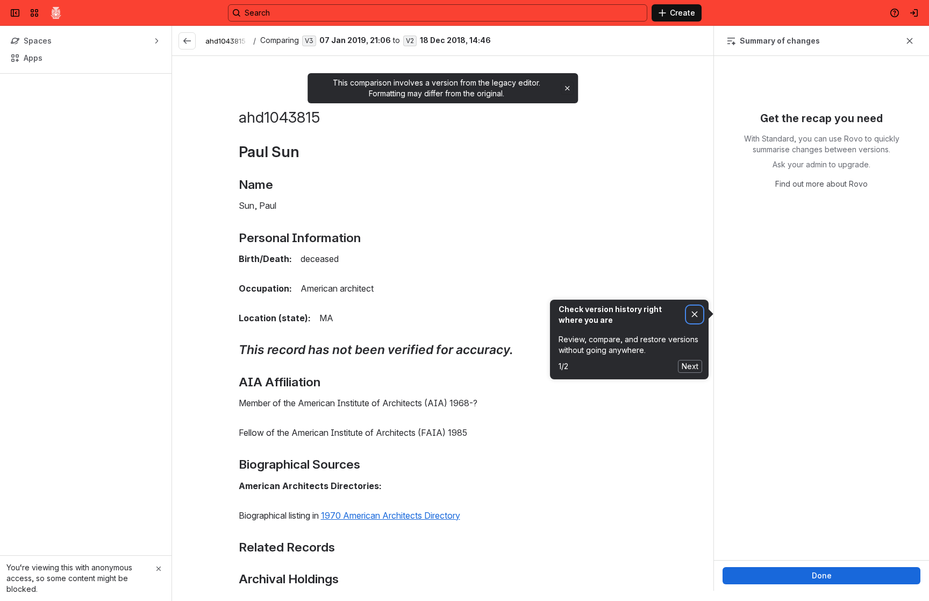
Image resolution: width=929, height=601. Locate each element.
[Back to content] (187, 41)
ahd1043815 (225, 41)
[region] (442, 323)
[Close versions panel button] (909, 40)
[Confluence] (56, 13)
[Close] (158, 568)
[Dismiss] (694, 314)
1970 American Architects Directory (390, 515)
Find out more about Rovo (821, 269)
